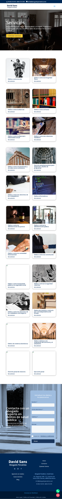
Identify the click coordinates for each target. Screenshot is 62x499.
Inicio (44, 461)
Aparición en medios (18, 474)
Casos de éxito (17, 477)
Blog (17, 479)
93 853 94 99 (12, 2)
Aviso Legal (19, 497)
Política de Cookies (41, 497)
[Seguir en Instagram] (18, 468)
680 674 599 (21, 2)
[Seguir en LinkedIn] (14, 468)
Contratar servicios (14, 36)
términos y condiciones (47, 436)
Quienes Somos (44, 466)
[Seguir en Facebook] (21, 468)
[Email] (58, 495)
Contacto (44, 463)
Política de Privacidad (29, 497)
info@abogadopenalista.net (44, 481)
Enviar (36, 441)
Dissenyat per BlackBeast (31, 493)
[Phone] (58, 491)
